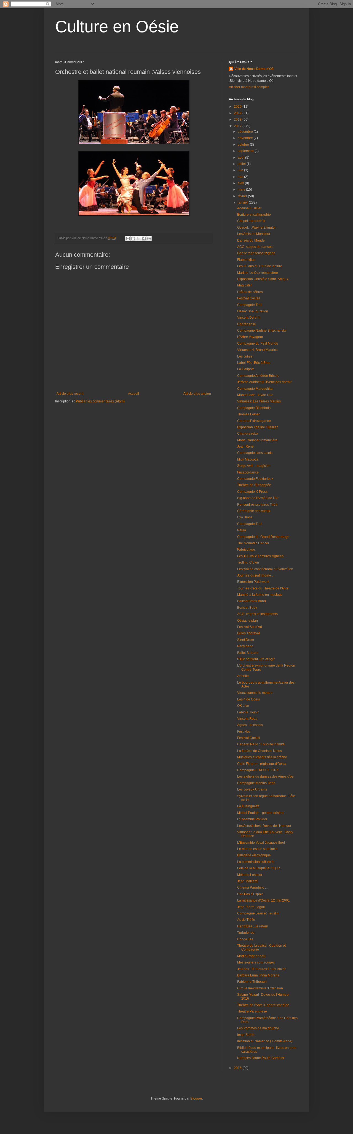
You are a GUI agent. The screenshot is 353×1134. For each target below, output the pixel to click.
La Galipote (246, 369)
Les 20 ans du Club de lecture (259, 266)
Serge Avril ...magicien (254, 466)
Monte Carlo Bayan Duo (255, 395)
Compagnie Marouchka (254, 389)
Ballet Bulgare (247, 653)
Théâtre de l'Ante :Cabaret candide (263, 1005)
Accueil (133, 394)
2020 (238, 107)
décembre (246, 132)
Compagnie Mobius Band (256, 783)
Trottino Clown (248, 562)
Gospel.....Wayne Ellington (257, 227)
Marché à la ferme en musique (260, 595)
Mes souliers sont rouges (256, 962)
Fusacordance (248, 472)
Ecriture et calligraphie (254, 214)
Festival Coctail (248, 298)
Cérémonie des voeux (253, 511)
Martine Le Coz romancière (257, 273)
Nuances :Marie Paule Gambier (260, 1058)
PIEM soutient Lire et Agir (256, 659)
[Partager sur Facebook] (143, 238)
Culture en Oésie (117, 26)
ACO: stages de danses (254, 247)
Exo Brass (244, 517)
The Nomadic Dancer (253, 543)
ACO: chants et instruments (257, 614)
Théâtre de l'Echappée (254, 485)
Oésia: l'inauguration (252, 311)
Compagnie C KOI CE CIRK (258, 770)
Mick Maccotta (247, 459)
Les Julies (244, 356)
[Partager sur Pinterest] (149, 238)
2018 (238, 119)
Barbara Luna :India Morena (258, 975)
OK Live (243, 706)
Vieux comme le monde (254, 693)
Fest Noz (243, 732)
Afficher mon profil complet (249, 87)
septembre (246, 151)
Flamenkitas (246, 260)
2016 (238, 1068)
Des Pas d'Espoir (250, 894)
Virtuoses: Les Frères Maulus (259, 401)
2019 (238, 113)
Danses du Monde (251, 240)
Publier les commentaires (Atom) (100, 401)
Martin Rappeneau (251, 956)
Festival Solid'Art (249, 627)
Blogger (196, 1098)
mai (241, 177)
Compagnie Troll (249, 305)
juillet (242, 164)
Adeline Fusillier (249, 208)
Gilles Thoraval (248, 633)
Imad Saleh (245, 1035)
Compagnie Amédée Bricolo (258, 376)
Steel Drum (245, 640)
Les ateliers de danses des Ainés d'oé (265, 776)
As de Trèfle (246, 920)
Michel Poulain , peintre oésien (260, 813)
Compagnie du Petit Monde (257, 343)
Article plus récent (70, 394)
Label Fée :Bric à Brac (253, 363)
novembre (246, 138)
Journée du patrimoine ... (255, 575)
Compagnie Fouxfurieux (255, 479)
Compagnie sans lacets (254, 453)
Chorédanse (246, 324)
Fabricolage (246, 549)
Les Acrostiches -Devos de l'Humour (264, 826)
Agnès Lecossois (250, 725)
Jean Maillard (247, 881)
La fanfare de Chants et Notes (259, 751)
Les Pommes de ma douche (258, 1028)
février (243, 196)
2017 (238, 126)
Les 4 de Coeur (248, 699)
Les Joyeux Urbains (252, 789)
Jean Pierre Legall (251, 907)
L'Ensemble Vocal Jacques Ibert (261, 843)
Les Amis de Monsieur (253, 234)
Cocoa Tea (245, 939)
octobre (244, 145)
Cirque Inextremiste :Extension (260, 988)
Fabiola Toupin (248, 712)
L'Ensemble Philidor (252, 819)
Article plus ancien (197, 394)
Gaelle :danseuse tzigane (256, 253)
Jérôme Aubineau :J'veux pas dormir (264, 382)
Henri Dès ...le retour (252, 926)
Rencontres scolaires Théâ (257, 505)
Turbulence (245, 933)
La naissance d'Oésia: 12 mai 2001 (263, 900)
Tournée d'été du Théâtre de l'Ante (262, 588)
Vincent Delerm (248, 318)
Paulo (241, 530)
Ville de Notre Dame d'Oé (254, 69)
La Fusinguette (248, 806)
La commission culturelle (255, 862)
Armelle (243, 676)
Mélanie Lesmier (249, 875)
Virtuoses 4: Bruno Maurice (257, 350)
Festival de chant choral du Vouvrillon (265, 569)
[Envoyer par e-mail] (128, 238)
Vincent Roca (247, 719)
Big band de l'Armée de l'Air (258, 498)
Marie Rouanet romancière (257, 440)
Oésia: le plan (247, 621)
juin (241, 170)
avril (241, 183)
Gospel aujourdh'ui (251, 221)
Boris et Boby (247, 608)
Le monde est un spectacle (257, 849)
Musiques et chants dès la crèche (262, 757)
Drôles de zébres (250, 292)
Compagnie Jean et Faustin (258, 913)
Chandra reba (247, 433)
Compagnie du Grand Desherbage (263, 537)
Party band (245, 646)
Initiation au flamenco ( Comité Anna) (264, 1041)
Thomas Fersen (249, 414)
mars (242, 189)
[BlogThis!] (133, 238)
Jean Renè (245, 446)
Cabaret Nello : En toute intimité (261, 744)
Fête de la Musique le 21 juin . (259, 868)
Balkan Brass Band (251, 601)
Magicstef (244, 285)
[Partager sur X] (138, 238)
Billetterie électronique (254, 855)
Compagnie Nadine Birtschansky (262, 330)
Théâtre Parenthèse (252, 1011)
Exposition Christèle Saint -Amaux (262, 279)
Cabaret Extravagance (254, 421)
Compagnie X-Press (252, 492)
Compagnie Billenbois (254, 408)
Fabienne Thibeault (251, 982)
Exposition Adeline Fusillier (257, 427)
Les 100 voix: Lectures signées (260, 556)
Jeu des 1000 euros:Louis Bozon (262, 969)
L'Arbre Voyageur (250, 337)
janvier (243, 202)
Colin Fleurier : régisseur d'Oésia (261, 764)
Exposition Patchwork (253, 582)
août (241, 157)
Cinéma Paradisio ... (252, 887)
